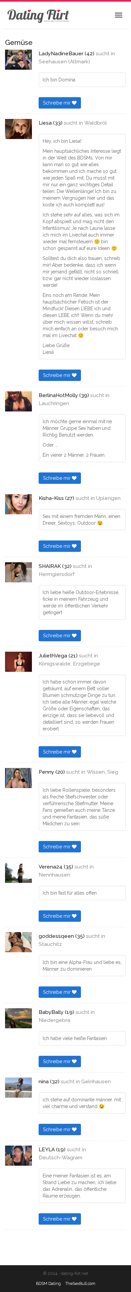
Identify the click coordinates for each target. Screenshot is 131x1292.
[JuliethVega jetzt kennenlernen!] (18, 662)
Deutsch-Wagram (60, 1158)
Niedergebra (54, 1020)
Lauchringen (54, 403)
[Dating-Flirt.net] (38, 15)
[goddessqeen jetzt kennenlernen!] (18, 942)
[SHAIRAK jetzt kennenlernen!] (18, 572)
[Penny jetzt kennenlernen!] (18, 778)
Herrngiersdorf (57, 574)
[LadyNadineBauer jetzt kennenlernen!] (18, 60)
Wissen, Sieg (102, 772)
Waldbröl (95, 123)
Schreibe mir (57, 103)
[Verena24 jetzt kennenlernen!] (18, 873)
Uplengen (108, 498)
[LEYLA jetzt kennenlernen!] (18, 1156)
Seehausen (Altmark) (64, 62)
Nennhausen (54, 875)
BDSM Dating (48, 1283)
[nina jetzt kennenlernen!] (18, 1088)
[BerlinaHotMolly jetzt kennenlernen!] (18, 401)
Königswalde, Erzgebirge (69, 664)
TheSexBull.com (80, 1283)
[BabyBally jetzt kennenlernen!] (18, 1018)
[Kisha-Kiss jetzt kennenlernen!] (18, 504)
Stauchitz (50, 944)
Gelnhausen (96, 1082)
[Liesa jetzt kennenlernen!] (18, 129)
